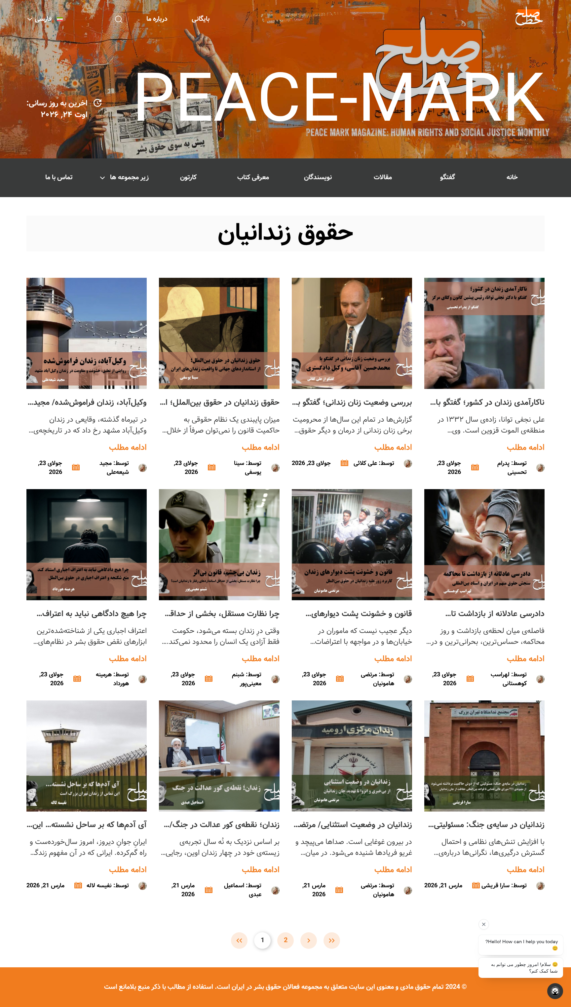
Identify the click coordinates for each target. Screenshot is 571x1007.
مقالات (383, 177)
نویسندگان (318, 177)
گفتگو (447, 177)
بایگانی (200, 19)
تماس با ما (59, 177)
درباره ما (157, 19)
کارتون (188, 177)
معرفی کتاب (253, 177)
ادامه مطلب (526, 448)
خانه (512, 177)
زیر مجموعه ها (129, 177)
